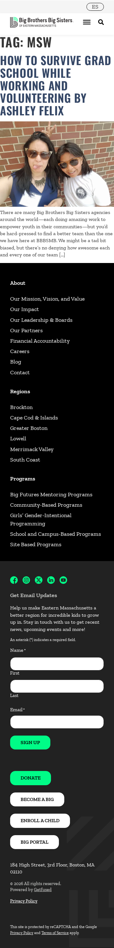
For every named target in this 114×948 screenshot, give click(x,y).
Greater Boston (29, 428)
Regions (20, 391)
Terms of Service (55, 933)
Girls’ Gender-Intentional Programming (41, 519)
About (17, 282)
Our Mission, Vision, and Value (47, 298)
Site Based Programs (35, 544)
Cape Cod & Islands (34, 417)
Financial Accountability (40, 340)
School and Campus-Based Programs (55, 533)
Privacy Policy (23, 901)
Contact (20, 372)
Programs (22, 478)
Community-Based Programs (46, 504)
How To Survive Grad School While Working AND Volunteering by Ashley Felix (55, 85)
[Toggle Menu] (87, 22)
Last (14, 695)
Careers (19, 351)
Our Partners (26, 330)
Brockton (21, 407)
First (14, 673)
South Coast (25, 459)
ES (95, 6)
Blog (15, 361)
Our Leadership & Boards (41, 319)
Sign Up (30, 742)
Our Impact (24, 309)
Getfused (43, 889)
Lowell (18, 438)
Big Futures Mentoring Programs (51, 494)
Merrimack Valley (32, 449)
